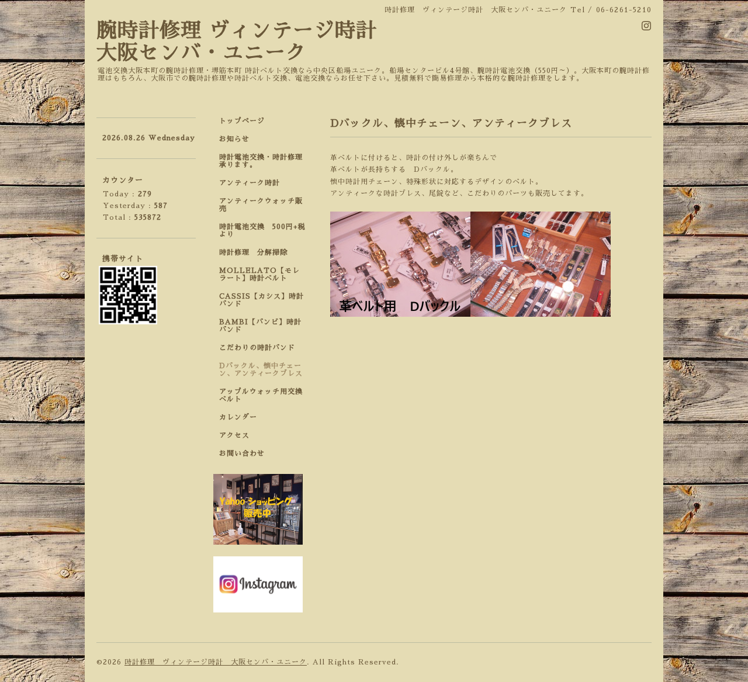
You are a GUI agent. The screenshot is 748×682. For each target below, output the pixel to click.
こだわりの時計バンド (261, 347)
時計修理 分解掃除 (257, 252)
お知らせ (234, 139)
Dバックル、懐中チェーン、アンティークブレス (261, 369)
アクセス (234, 435)
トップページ (242, 120)
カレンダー (238, 417)
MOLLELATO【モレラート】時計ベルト (259, 274)
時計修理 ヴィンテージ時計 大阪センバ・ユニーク (215, 662)
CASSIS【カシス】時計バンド (261, 300)
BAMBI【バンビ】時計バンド (260, 326)
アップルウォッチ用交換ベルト (261, 395)
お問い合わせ (242, 453)
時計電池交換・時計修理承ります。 (261, 161)
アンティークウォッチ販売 (261, 205)
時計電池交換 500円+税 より (266, 230)
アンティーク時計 (253, 182)
